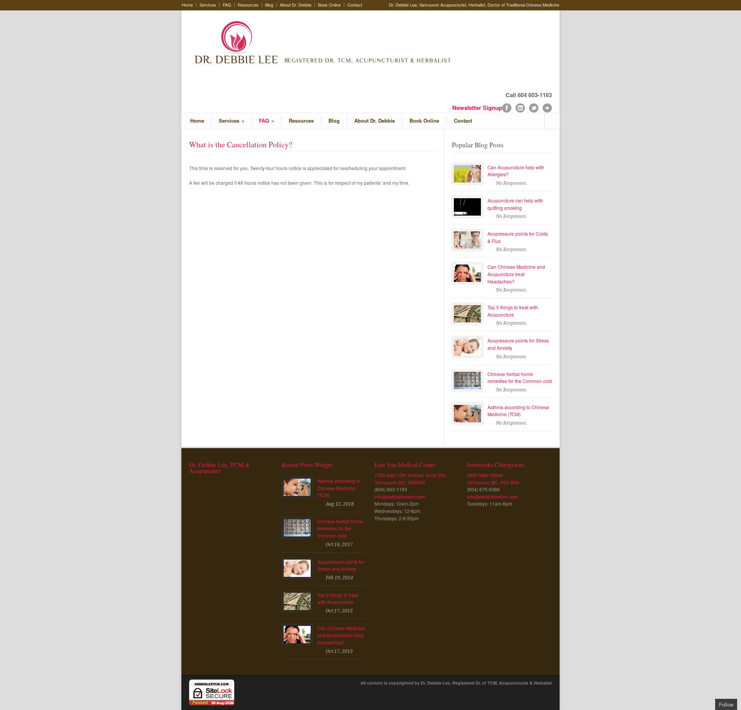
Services (208, 5)
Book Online (329, 5)
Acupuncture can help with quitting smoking (515, 204)
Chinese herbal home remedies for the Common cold (519, 378)
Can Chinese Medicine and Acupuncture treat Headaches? (516, 273)
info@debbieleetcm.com (399, 496)
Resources (248, 5)
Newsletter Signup (477, 107)
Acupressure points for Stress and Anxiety (340, 565)
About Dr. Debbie (295, 5)
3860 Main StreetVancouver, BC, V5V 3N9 (493, 479)
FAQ (227, 5)
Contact (354, 5)
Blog (269, 5)
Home (187, 5)
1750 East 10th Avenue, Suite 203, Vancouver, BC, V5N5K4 (410, 479)
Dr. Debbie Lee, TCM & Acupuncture (219, 467)
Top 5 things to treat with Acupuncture (512, 311)
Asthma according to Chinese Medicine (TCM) (518, 411)
